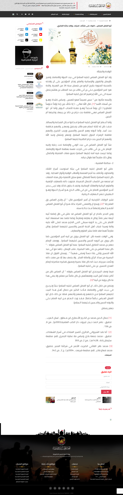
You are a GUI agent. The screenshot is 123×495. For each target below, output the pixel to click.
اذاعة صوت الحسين (75, 479)
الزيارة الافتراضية (74, 474)
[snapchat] (54, 488)
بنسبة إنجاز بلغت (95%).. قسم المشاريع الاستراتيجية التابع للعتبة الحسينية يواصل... (25, 96)
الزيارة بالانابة (65, 14)
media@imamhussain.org (101, 474)
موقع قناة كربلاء (48, 476)
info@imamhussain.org (101, 469)
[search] (17, 14)
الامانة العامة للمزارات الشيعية (48, 474)
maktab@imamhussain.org (101, 471)
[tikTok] (50, 488)
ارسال (105, 392)
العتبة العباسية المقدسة (22, 479)
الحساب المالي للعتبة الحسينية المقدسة (101, 479)
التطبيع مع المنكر (28, 76)
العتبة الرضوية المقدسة (22, 474)
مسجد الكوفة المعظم (22, 481)
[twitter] (29, 14)
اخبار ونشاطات (93, 14)
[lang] (13, 14)
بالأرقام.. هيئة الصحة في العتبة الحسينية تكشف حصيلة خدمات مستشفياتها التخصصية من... (25, 86)
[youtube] (25, 14)
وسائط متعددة (79, 14)
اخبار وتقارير (30, 82)
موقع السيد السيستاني (48, 469)
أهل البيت (82, 21)
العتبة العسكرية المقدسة (22, 476)
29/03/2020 (107, 67)
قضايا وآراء (30, 74)
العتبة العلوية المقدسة (22, 469)
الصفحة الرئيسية (103, 21)
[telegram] (59, 488)
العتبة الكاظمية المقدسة (22, 471)
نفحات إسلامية (92, 21)
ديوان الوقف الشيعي (48, 471)
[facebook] (32, 14)
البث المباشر (54, 14)
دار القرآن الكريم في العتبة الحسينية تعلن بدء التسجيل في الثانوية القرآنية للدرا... (24, 107)
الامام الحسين (107, 14)
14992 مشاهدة (96, 67)
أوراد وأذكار (75, 476)
